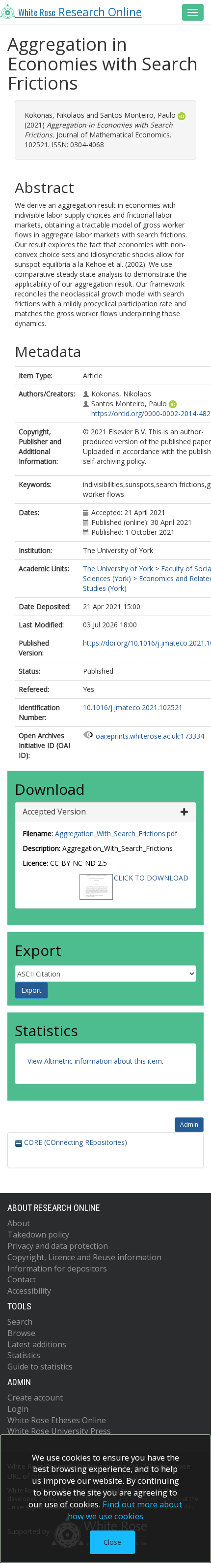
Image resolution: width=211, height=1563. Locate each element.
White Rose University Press (59, 1431)
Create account (35, 1397)
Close (112, 1542)
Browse (21, 1333)
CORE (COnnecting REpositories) (74, 1142)
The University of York (118, 568)
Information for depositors (57, 1268)
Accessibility (29, 1290)
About (18, 1223)
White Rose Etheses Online (56, 1420)
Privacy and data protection (57, 1245)
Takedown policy (38, 1234)
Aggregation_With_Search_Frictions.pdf (116, 833)
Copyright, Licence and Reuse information (84, 1257)
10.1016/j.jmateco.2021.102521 (133, 707)
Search (19, 1321)
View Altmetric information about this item (94, 1061)
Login (17, 1408)
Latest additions (36, 1344)
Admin (189, 1124)
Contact (21, 1279)
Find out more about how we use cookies (125, 1510)
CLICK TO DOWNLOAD (151, 877)
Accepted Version (54, 811)
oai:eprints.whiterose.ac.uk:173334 (150, 736)
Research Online (80, 12)
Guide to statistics (40, 1366)
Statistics (23, 1355)
